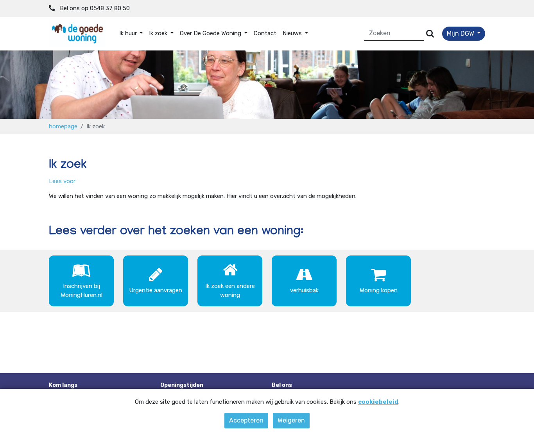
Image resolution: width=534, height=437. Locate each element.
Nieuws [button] (293, 33)
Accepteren (246, 420)
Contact (265, 33)
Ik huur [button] (128, 33)
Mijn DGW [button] (461, 33)
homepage (63, 126)
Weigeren (291, 420)
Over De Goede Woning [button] (211, 33)
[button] (62, 181)
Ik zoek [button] (159, 33)
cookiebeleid (378, 401)
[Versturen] (430, 33)
